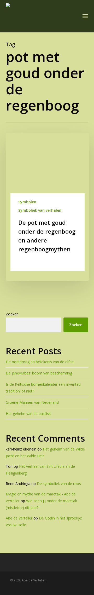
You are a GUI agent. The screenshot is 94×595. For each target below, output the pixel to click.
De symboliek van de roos (59, 483)
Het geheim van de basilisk (28, 413)
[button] (85, 16)
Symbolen (27, 201)
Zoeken (12, 313)
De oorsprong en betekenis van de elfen (40, 361)
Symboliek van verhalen (39, 210)
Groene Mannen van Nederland (32, 402)
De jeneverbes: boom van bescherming (39, 373)
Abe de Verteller (19, 518)
